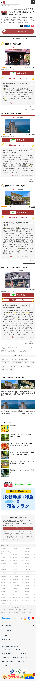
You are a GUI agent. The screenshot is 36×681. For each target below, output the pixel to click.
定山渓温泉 (3, 548)
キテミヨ (3, 610)
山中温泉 (27, 573)
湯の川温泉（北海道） (5, 552)
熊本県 (21, 359)
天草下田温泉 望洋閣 (13, 113)
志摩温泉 (27, 597)
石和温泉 (27, 567)
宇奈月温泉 (15, 576)
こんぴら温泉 (16, 585)
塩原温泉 (15, 563)
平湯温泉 (3, 579)
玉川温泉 (15, 594)
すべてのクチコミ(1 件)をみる (29, 343)
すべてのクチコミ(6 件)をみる (29, 109)
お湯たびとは (10, 607)
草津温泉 (27, 557)
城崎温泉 (27, 579)
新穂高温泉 (15, 579)
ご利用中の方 (6, 640)
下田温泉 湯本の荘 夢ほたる (16, 186)
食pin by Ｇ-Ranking (20, 612)
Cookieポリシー (6, 657)
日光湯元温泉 (28, 594)
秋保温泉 (15, 554)
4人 (7, 359)
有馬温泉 (3, 582)
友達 (3, 359)
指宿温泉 (3, 603)
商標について (21, 661)
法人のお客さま (6, 630)
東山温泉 (27, 554)
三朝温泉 (27, 585)
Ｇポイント (24, 607)
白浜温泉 (15, 582)
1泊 (3, 369)
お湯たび (20, 609)
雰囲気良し (30, 366)
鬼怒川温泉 (3, 563)
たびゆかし (3, 612)
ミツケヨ (32, 610)
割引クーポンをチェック (19, 78)
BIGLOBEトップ (6, 665)
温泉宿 (3, 366)
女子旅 (32, 362)
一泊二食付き (21, 366)
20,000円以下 (9, 369)
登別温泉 (15, 548)
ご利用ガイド (18, 607)
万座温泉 (15, 560)
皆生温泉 (15, 588)
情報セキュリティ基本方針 (9, 661)
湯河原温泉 (3, 570)
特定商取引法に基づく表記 (20, 657)
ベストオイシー (9, 610)
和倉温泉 (15, 573)
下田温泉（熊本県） (17, 362)
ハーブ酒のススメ (29, 612)
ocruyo (15, 609)
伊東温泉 (15, 570)
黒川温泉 (15, 591)
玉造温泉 (3, 588)
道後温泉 (3, 585)
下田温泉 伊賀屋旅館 (13, 44)
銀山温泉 (15, 557)
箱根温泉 (3, 597)
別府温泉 (3, 591)
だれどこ (11, 609)
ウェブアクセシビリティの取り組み (11, 650)
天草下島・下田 (6, 362)
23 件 (33, 134)
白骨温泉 (3, 567)
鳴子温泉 (27, 551)
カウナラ (27, 610)
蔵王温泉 (3, 557)
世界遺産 (13, 366)
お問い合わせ (5, 646)
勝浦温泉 (27, 582)
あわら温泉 (3, 576)
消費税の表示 (14, 646)
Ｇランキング (5, 609)
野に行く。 (21, 610)
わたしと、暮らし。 (28, 609)
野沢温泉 (27, 563)
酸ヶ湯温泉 (3, 594)
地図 (18, 69)
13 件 (33, 207)
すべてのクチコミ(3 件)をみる (29, 181)
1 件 (33, 289)
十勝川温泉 (27, 548)
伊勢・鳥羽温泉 (16, 597)
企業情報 (4, 635)
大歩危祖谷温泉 (4, 600)
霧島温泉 (27, 591)
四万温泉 (27, 560)
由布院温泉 (15, 600)
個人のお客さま (6, 625)
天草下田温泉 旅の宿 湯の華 (16, 267)
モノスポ (15, 610)
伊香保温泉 (3, 560)
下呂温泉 (27, 576)
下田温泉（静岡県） (5, 573)
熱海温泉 (27, 600)
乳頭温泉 (15, 551)
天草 (26, 359)
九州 (16, 359)
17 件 (33, 67)
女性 (11, 359)
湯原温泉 (27, 588)
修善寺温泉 (27, 570)
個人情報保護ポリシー (8, 654)
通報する (32, 107)
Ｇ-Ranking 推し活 (11, 612)
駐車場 (26, 362)
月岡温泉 (15, 567)
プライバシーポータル (21, 654)
